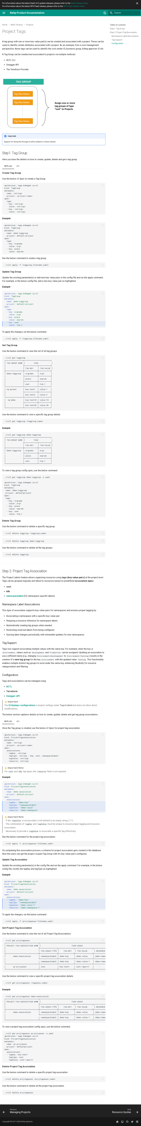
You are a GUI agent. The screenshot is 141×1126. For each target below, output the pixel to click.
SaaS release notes (79, 3)
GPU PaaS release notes (73, 6)
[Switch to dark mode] (105, 13)
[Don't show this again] (137, 3)
